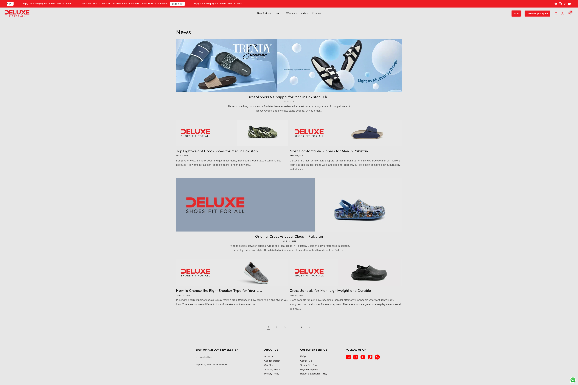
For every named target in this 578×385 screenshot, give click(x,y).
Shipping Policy (272, 369)
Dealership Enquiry (537, 13)
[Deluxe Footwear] (17, 13)
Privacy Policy (271, 373)
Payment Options (309, 369)
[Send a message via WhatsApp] (572, 379)
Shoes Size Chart (309, 365)
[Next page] (309, 327)
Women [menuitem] (291, 13)
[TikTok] (564, 3)
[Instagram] (560, 3)
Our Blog (268, 365)
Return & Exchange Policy (313, 373)
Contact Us (306, 360)
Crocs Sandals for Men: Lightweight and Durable (330, 290)
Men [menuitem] (278, 13)
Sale (516, 13)
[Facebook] (555, 3)
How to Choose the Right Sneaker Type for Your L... (219, 290)
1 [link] (268, 327)
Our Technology (272, 360)
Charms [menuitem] (316, 13)
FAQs (303, 356)
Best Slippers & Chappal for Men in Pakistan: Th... (289, 97)
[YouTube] (569, 3)
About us (268, 356)
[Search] (556, 13)
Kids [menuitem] (304, 13)
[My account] (563, 13)
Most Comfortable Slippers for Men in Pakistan (329, 151)
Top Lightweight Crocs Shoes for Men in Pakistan (217, 151)
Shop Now (177, 4)
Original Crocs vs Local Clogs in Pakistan (289, 236)
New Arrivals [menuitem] (264, 13)
